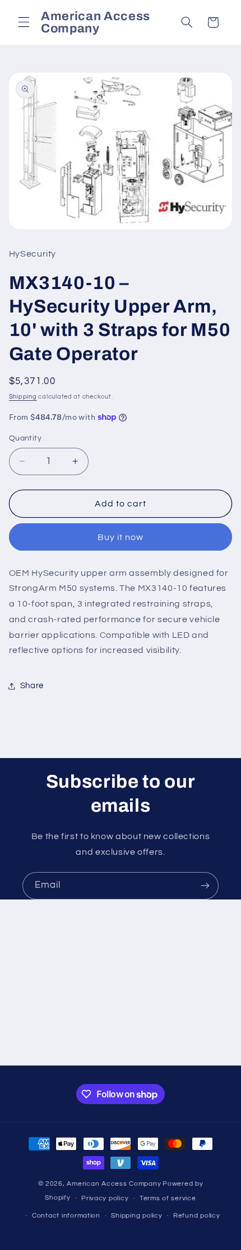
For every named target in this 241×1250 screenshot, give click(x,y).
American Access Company (114, 1184)
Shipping (23, 397)
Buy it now (121, 537)
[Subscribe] (205, 885)
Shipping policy (136, 1216)
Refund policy (196, 1216)
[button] (23, 22)
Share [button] (32, 685)
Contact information (66, 1216)
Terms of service (168, 1198)
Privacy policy (104, 1198)
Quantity (25, 438)
